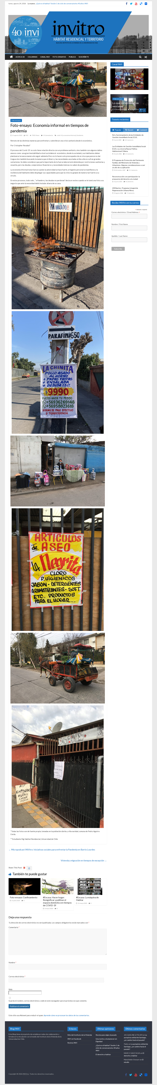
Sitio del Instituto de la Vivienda (79, 1035)
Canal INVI (45, 57)
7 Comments (130, 204)
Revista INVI (72, 1043)
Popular (118, 141)
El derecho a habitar (103, 1054)
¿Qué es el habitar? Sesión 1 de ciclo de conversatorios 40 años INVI (108, 1048)
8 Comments (129, 193)
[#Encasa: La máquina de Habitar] (91, 879)
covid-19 (60, 135)
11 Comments (133, 181)
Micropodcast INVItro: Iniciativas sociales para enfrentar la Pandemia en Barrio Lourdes (52, 849)
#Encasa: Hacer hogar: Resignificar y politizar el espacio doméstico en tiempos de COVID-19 (57, 901)
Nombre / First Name (119, 236)
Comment (143, 141)
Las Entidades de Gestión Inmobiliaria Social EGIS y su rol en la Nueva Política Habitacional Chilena (129, 160)
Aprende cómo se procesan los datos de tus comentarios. (66, 1015)
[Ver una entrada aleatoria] (145, 57)
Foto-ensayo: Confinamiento (23, 897)
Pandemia (80, 135)
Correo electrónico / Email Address (125, 224)
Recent (130, 141)
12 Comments (129, 165)
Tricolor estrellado (123, 117)
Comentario (14, 927)
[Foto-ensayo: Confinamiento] (24, 879)
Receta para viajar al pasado (106, 1035)
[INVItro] (11, 57)
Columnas (32, 57)
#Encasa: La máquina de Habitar (87, 898)
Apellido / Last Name (119, 247)
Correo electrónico (17, 976)
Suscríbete (84, 57)
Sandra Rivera (133, 121)
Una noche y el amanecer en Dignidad (50, 3)
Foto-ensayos (59, 57)
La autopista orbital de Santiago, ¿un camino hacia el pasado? (135, 1037)
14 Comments (129, 151)
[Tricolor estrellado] (129, 95)
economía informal (69, 135)
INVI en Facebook (74, 1039)
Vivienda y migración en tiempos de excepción (84, 860)
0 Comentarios (48, 135)
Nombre (12, 962)
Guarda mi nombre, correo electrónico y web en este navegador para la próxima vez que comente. (48, 1001)
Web (10, 989)
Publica (72, 57)
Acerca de (20, 57)
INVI (26, 135)
